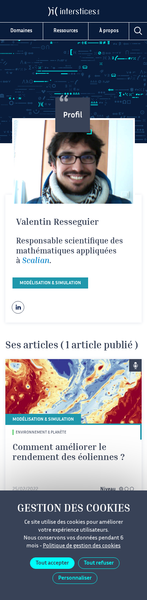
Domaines (21, 31)
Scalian (36, 261)
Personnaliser (75, 578)
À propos (108, 31)
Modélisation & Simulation (50, 283)
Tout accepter (52, 563)
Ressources (66, 31)
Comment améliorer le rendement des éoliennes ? (68, 453)
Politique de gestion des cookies (82, 546)
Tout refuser (99, 563)
